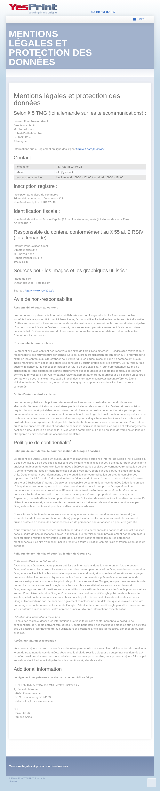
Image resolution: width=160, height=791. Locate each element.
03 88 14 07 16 (103, 12)
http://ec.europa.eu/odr (90, 148)
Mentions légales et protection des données (38, 766)
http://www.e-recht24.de (39, 290)
